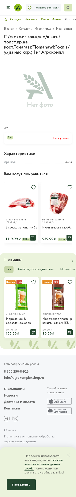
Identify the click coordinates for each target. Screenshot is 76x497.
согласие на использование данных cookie (43, 464)
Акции (56, 19)
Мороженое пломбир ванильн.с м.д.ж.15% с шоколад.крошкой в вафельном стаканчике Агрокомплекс (57, 321)
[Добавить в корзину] (33, 238)
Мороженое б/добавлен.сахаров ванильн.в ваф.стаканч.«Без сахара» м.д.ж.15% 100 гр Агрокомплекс (21, 321)
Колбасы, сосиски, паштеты (35, 269)
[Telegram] (7, 418)
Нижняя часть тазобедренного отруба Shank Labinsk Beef (57, 228)
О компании (14, 389)
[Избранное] (33, 187)
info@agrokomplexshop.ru (24, 377)
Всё (8, 269)
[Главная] (18, 7)
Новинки (30, 19)
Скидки (15, 19)
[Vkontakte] (15, 418)
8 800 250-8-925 (16, 371)
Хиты (45, 19)
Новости (11, 395)
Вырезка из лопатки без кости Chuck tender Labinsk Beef (21, 228)
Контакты (12, 408)
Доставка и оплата (19, 402)
